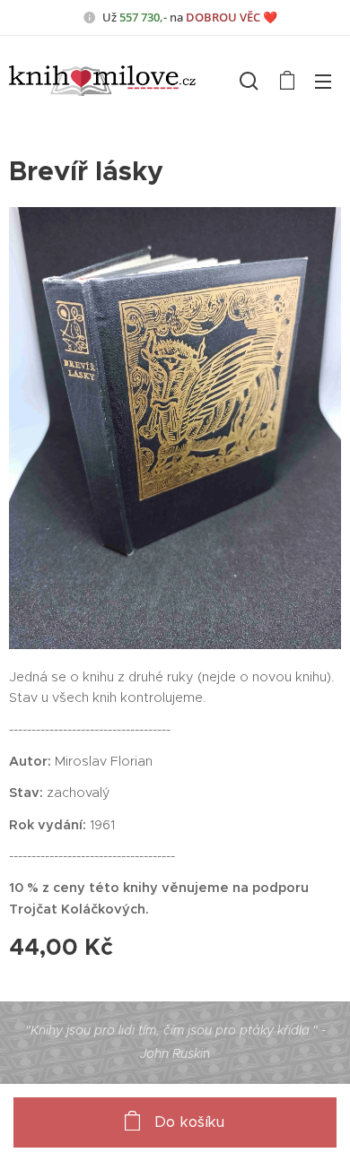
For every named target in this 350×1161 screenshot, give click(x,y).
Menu (323, 81)
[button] (249, 80)
